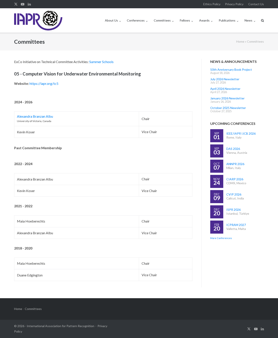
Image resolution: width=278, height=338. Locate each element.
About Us (111, 20)
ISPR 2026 (233, 209)
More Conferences (221, 238)
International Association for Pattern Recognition (60, 326)
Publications (227, 20)
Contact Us (256, 4)
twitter (16, 4)
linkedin (29, 4)
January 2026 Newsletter (227, 98)
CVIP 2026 (233, 194)
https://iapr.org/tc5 (44, 83)
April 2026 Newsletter (225, 88)
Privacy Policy (234, 4)
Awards (204, 20)
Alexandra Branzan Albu (35, 116)
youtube (22, 4)
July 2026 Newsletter (224, 79)
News (248, 20)
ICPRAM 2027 (236, 225)
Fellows (185, 20)
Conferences (136, 20)
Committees (162, 20)
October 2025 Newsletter (228, 108)
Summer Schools (101, 62)
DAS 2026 (233, 149)
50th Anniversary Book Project (231, 69)
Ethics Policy (211, 4)
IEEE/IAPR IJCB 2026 (241, 133)
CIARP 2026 (234, 179)
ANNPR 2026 (235, 164)
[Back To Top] (267, 328)
